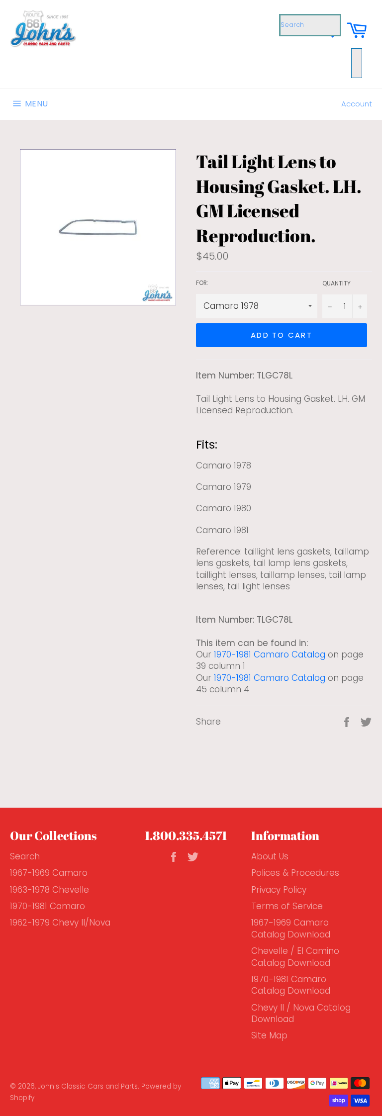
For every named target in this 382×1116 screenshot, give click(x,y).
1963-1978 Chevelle (49, 890)
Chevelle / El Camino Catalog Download (295, 956)
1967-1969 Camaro (49, 873)
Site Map (269, 1035)
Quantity (336, 283)
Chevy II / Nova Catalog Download (301, 1013)
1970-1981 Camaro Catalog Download (290, 985)
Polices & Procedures (295, 873)
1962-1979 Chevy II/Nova (60, 923)
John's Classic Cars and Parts (88, 1086)
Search (25, 856)
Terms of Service (287, 906)
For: (202, 283)
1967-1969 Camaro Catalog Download (290, 928)
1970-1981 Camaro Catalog (269, 654)
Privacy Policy (278, 890)
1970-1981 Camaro (47, 906)
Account (356, 103)
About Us (269, 856)
